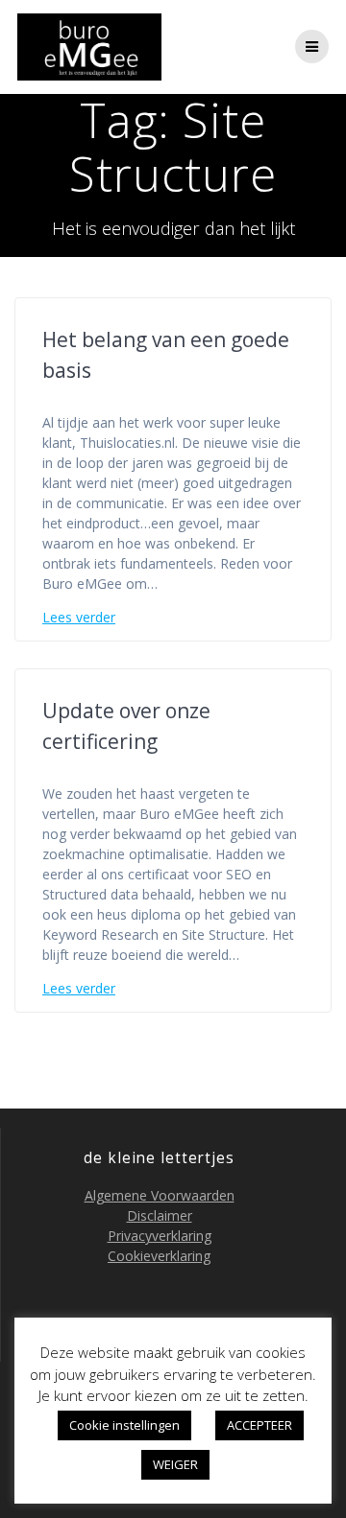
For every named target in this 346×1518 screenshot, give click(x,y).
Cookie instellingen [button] (124, 1425)
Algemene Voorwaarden (160, 1195)
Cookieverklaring (159, 1256)
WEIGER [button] (175, 1464)
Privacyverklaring (159, 1235)
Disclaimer (159, 1215)
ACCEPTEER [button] (259, 1425)
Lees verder (78, 617)
